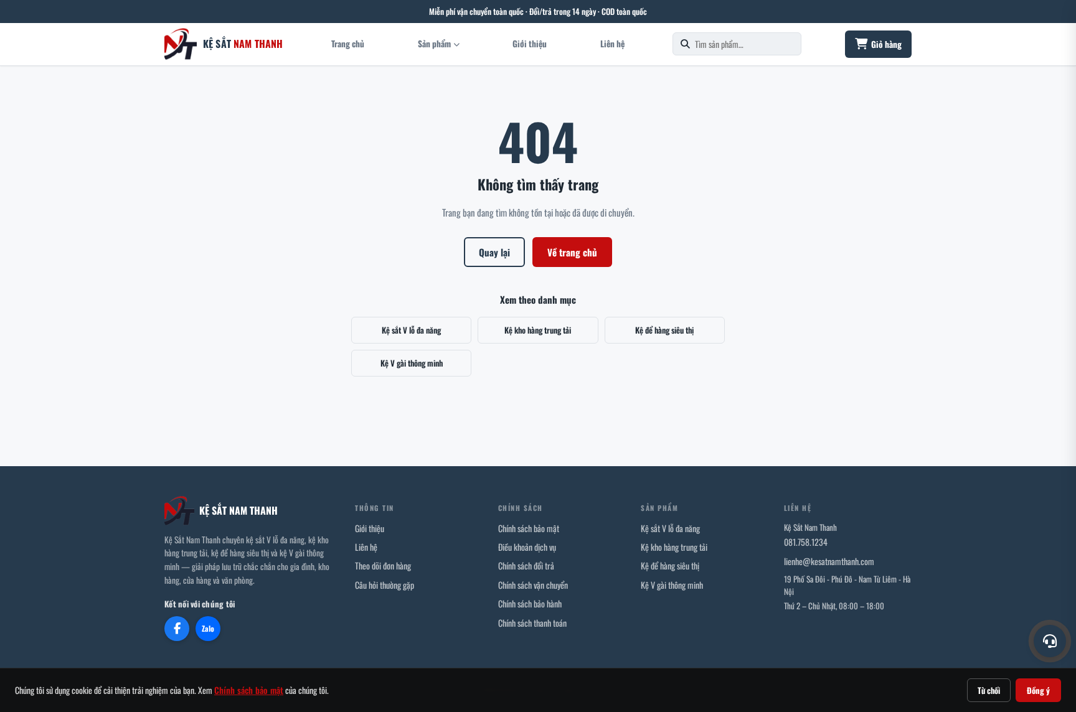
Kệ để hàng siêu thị (664, 330)
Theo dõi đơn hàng (383, 565)
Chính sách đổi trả (526, 565)
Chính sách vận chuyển (533, 584)
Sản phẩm (434, 43)
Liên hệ (612, 43)
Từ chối (989, 690)
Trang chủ (347, 43)
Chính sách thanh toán (532, 622)
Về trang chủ (572, 252)
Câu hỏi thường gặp (384, 584)
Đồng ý (1038, 690)
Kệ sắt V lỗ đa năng (411, 330)
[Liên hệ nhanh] (1050, 641)
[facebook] (176, 628)
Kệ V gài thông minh (411, 363)
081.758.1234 (806, 541)
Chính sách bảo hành (530, 603)
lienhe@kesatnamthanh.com (829, 561)
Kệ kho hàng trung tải (537, 330)
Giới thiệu (529, 43)
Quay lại (494, 252)
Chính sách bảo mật (528, 528)
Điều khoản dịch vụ (527, 546)
